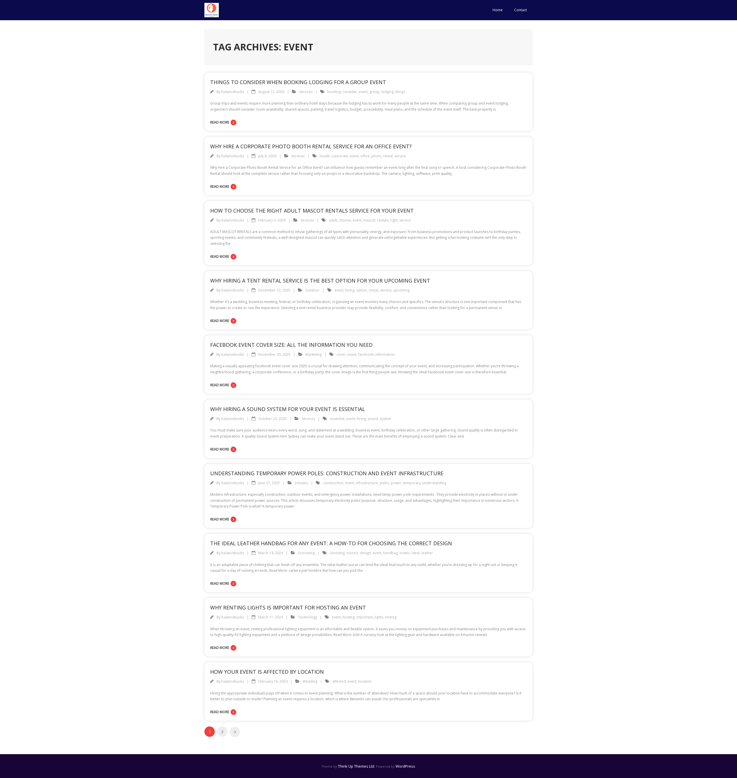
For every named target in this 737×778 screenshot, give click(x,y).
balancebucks (232, 91)
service (400, 156)
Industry (301, 482)
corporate (339, 156)
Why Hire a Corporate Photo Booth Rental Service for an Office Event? (311, 146)
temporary (412, 482)
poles (384, 482)
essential (337, 418)
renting (390, 617)
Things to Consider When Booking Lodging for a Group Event (298, 82)
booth (325, 156)
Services (305, 91)
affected (339, 681)
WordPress (405, 766)
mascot (369, 220)
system (385, 418)
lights (379, 617)
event (363, 91)
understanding (434, 482)
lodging (387, 91)
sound (373, 418)
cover (341, 354)
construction (333, 482)
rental (388, 156)
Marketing (313, 354)
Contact (520, 9)
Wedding (310, 681)
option (361, 290)
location (364, 681)
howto (405, 552)
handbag (390, 552)
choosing (337, 552)
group (374, 91)
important (364, 617)
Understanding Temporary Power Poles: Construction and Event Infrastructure (326, 473)
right (394, 220)
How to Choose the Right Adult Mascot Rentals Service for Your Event (312, 210)
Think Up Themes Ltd (356, 766)
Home (498, 9)
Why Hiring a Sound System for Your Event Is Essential (287, 409)
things (400, 91)
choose (345, 220)
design (365, 552)
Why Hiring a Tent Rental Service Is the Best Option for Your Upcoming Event (320, 280)
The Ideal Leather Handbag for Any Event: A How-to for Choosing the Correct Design (331, 543)
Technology (307, 617)
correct (352, 552)
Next (235, 732)
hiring (349, 290)
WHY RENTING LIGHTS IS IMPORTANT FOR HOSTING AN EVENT (288, 607)
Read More (219, 122)
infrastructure (367, 482)
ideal (416, 552)
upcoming (401, 290)
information (385, 354)
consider (350, 91)
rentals (382, 220)
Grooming (306, 552)
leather (427, 552)
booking (334, 91)
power (396, 482)
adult (333, 220)
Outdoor (312, 290)
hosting (349, 617)
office (365, 156)
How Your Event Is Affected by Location (267, 671)
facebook (366, 354)
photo (376, 156)
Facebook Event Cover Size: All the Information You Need (291, 344)
